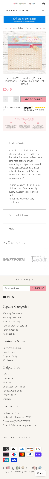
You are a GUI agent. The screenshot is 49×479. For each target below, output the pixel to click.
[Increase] (16, 99)
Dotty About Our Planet (14, 386)
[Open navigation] (4, 4)
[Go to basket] (43, 3)
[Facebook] (4, 296)
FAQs (11, 229)
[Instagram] (8, 296)
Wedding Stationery (12, 313)
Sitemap (7, 398)
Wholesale (8, 360)
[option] (24, 52)
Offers (6, 374)
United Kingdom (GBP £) (15, 437)
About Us (7, 382)
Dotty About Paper (11, 413)
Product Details (16, 143)
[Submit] (43, 10)
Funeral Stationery (11, 321)
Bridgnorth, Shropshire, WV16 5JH (19, 417)
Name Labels (9, 333)
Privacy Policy (9, 394)
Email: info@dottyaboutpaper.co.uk (20, 425)
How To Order (9, 352)
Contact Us (8, 378)
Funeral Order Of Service (15, 325)
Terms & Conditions (12, 390)
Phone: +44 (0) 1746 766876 (16, 421)
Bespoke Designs (11, 356)
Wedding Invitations (12, 317)
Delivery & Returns (18, 215)
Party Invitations (10, 329)
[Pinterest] (13, 296)
